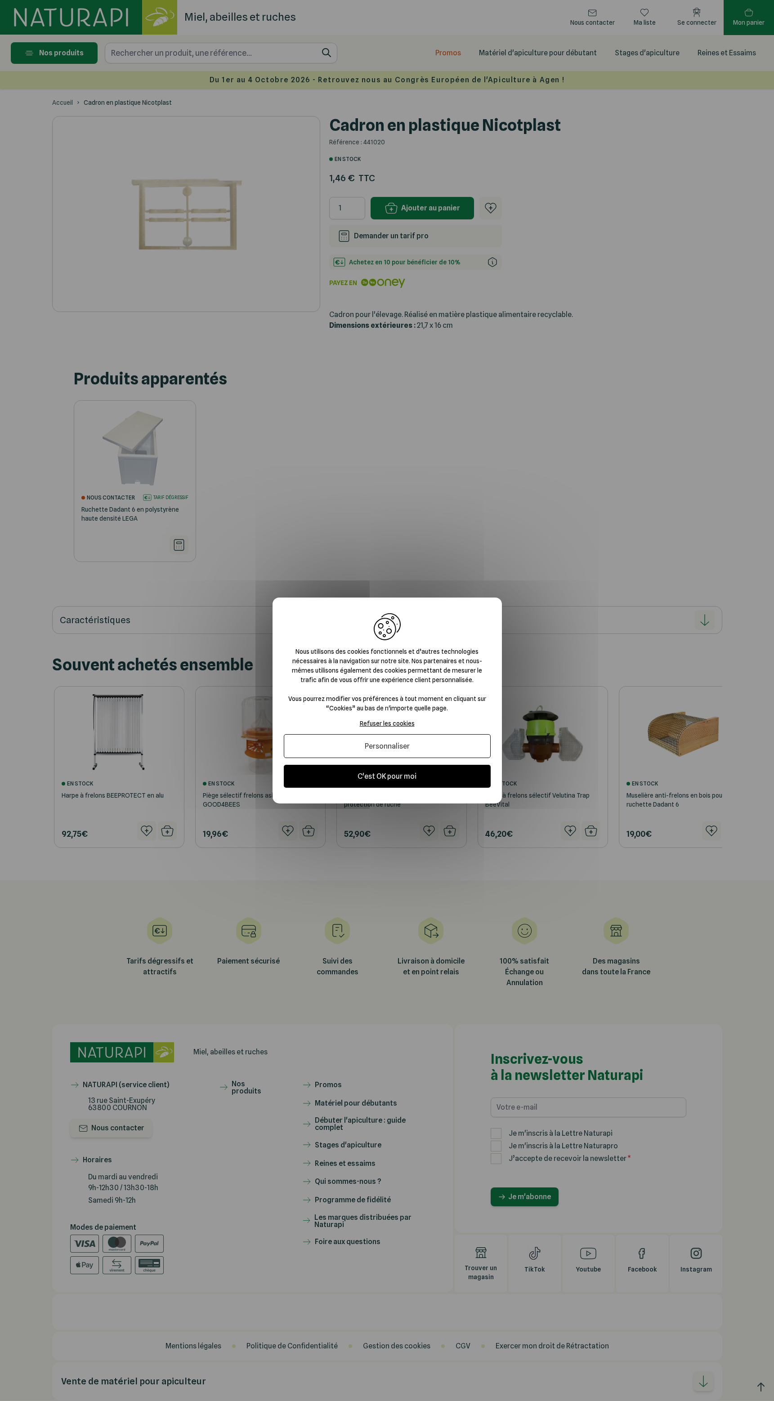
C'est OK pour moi (387, 776)
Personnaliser (387, 746)
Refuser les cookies (387, 723)
